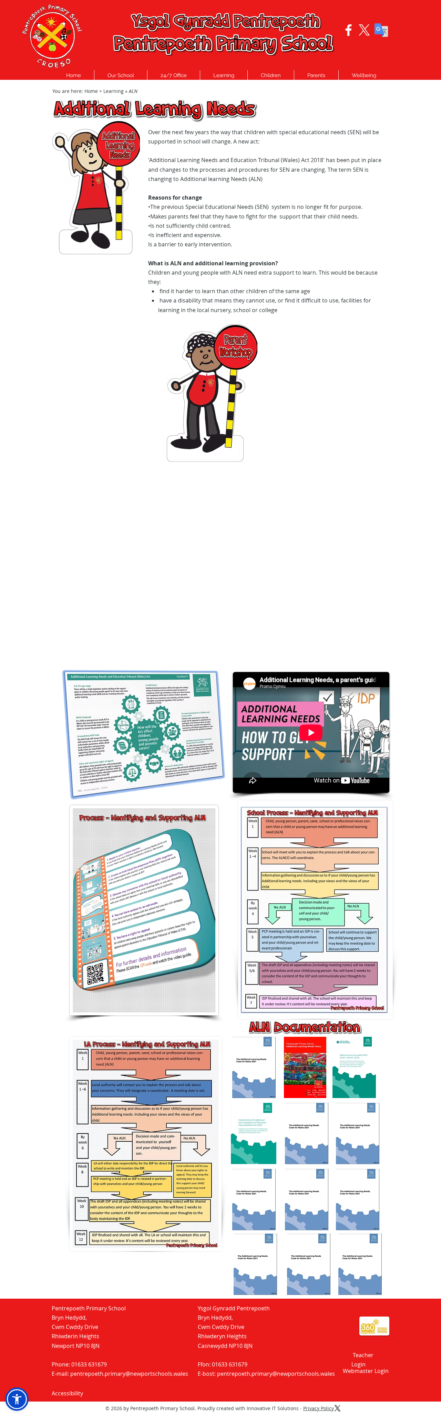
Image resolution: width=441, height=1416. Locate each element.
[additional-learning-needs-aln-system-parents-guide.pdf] (354, 1068)
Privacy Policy (318, 1408)
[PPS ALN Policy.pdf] (304, 1068)
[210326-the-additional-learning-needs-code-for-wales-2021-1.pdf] (253, 1068)
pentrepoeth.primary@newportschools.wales (129, 1373)
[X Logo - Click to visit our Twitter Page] (364, 30)
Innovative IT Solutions (273, 1408)
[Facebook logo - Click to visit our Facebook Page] (348, 30)
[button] (120, 75)
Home (91, 91)
